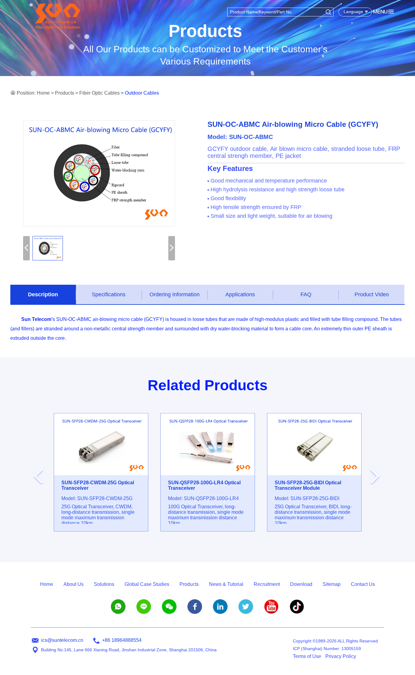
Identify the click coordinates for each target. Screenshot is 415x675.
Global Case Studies (147, 584)
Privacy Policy (340, 656)
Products (64, 93)
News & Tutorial (226, 584)
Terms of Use (307, 656)
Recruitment (267, 584)
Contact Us (363, 584)
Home (46, 584)
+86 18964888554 (122, 640)
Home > (45, 93)
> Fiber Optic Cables (97, 93)
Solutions (104, 584)
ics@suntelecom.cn (62, 640)
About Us (73, 584)
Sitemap (332, 584)
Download (301, 584)
